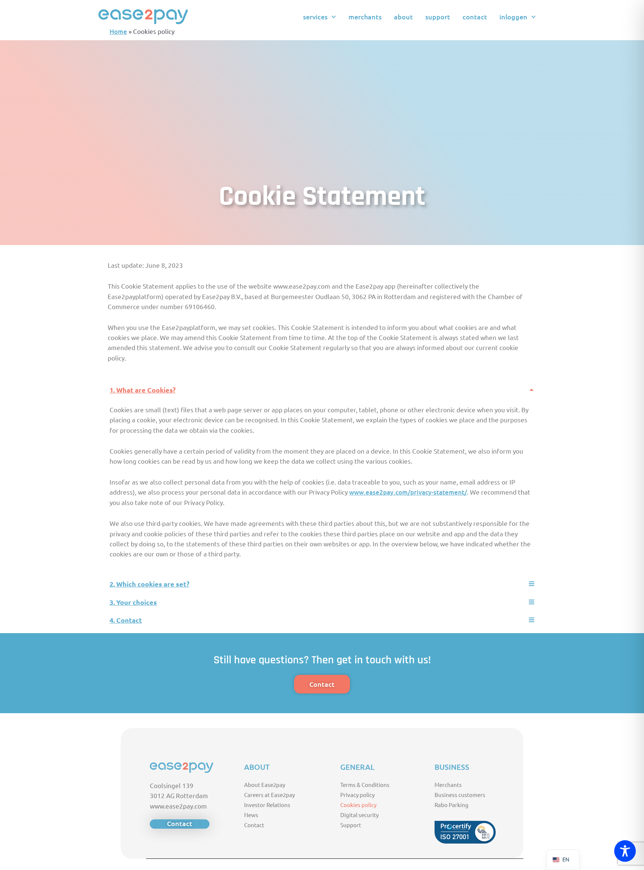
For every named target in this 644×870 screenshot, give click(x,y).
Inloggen (513, 16)
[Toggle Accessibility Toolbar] (625, 851)
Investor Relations (267, 804)
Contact (475, 16)
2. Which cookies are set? (149, 584)
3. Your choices (133, 602)
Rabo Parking (451, 804)
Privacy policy (357, 794)
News (251, 814)
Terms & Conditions (364, 784)
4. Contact (126, 620)
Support (437, 16)
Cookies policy (358, 804)
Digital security (359, 814)
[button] (322, 390)
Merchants (365, 16)
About (403, 16)
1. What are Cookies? (143, 389)
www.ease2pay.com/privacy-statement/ (408, 492)
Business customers (460, 794)
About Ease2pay (264, 784)
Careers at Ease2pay (269, 794)
